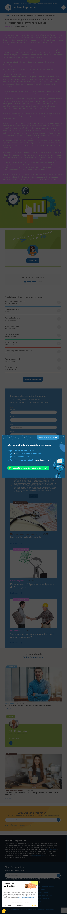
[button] (4, 911)
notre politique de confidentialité (26, 897)
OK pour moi (32, 905)
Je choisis (20, 905)
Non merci (8, 905)
